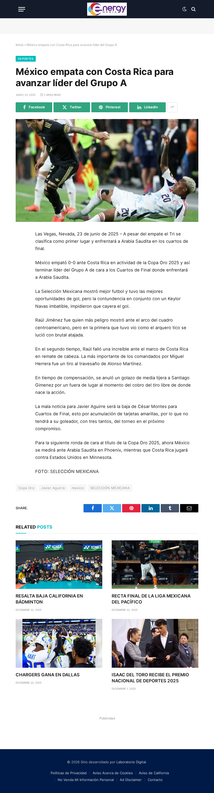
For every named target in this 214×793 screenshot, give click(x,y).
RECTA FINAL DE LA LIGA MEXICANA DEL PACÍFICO (151, 599)
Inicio (19, 45)
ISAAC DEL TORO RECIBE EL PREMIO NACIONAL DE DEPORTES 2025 (150, 677)
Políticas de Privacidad (69, 773)
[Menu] (21, 9)
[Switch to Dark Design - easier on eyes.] (184, 9)
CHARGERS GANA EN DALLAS (48, 674)
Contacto (155, 780)
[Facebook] (22, 248)
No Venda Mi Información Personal (86, 780)
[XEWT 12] (107, 9)
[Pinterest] (22, 283)
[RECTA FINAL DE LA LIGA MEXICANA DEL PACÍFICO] (155, 564)
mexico (78, 488)
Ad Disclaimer (131, 780)
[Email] (22, 295)
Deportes (26, 59)
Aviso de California (154, 773)
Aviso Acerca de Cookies (113, 773)
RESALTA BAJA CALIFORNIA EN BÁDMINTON (49, 599)
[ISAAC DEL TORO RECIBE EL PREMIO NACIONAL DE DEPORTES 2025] (155, 643)
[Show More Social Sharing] (172, 107)
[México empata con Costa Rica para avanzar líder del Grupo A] (107, 170)
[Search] (193, 9)
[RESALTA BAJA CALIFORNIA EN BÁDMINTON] (59, 564)
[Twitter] (22, 260)
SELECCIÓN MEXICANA (110, 488)
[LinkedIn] (22, 272)
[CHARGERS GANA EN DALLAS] (59, 643)
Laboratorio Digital (131, 762)
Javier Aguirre (53, 488)
